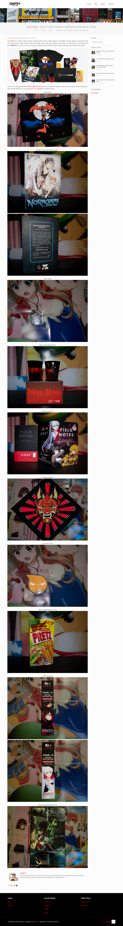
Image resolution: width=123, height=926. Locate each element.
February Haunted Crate (33, 86)
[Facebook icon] (101, 922)
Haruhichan (84, 905)
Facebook (47, 905)
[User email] (17, 886)
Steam (46, 912)
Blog (43, 30)
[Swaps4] (14, 4)
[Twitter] (9, 886)
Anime (50, 30)
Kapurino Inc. (85, 902)
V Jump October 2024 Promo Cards (105, 59)
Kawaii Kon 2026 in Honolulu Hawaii (105, 73)
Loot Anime (11, 41)
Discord (46, 902)
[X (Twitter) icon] (103, 922)
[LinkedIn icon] (105, 922)
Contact (10, 905)
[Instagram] (14, 886)
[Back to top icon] (113, 922)
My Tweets (94, 93)
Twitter (46, 909)
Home (36, 30)
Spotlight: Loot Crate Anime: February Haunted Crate (72, 30)
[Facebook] (12, 886)
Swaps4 (20, 38)
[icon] (107, 922)
